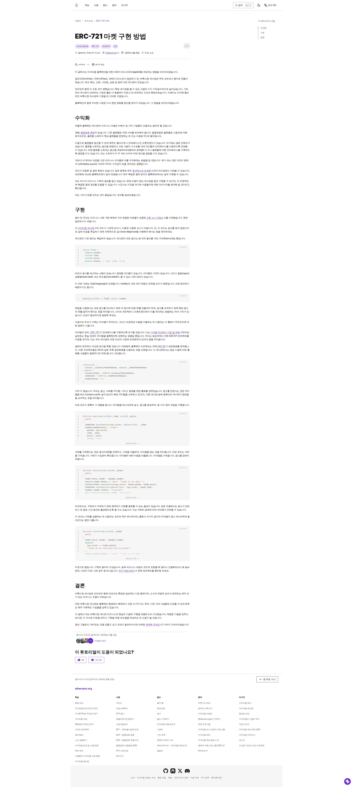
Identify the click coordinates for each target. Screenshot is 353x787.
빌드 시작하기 (163, 719)
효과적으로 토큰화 (143, 170)
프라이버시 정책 (181, 777)
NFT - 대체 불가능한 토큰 (127, 729)
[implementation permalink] (74, 210)
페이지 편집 (98, 64)
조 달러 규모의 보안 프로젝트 (251, 745)
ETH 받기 (120, 713)
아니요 (98, 659)
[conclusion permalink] (74, 585)
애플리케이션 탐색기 (125, 719)
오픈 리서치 (244, 724)
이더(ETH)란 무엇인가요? (86, 713)
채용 (170, 777)
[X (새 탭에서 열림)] (180, 770)
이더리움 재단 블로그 (208, 740)
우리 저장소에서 (128, 570)
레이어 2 (120, 756)
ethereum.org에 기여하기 (209, 719)
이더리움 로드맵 (246, 708)
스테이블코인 (122, 724)
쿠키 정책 (205, 777)
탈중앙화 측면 (88, 132)
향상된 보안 (244, 713)
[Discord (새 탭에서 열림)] (187, 770)
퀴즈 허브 (79, 750)
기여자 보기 (100, 640)
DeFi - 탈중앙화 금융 (125, 735)
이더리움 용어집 (82, 761)
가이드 (119, 703)
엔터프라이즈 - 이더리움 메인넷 (172, 745)
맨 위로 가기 (269, 679)
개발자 (78, 21)
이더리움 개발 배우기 (166, 724)
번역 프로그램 (204, 724)
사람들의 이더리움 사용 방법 (87, 756)
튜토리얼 (89, 21)
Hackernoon (112, 53)
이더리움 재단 (204, 735)
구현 (262, 32)
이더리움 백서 (245, 703)
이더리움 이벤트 (205, 713)
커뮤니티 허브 (204, 703)
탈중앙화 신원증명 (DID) (126, 745)
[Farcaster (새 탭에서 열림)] (172, 770)
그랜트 (160, 729)
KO (272, 5)
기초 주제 (161, 735)
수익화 (263, 28)
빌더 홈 (160, 703)
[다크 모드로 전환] (258, 5)
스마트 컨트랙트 (82, 729)
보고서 (242, 740)
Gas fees (79, 735)
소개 (133, 777)
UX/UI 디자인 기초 (165, 740)
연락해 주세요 (154, 624)
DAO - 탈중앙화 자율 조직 (127, 740)
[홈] (76, 5)
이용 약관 (194, 777)
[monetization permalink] (74, 118)
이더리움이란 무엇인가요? (86, 708)
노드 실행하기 (81, 740)
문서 (159, 713)
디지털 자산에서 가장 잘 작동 (166, 332)
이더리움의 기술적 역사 (249, 719)
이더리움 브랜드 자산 (146, 777)
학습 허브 (79, 703)
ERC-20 (162, 346)
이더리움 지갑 (81, 719)
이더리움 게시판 (87, 228)
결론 (262, 37)
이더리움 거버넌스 (247, 735)
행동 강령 (162, 777)
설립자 (160, 750)
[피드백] (347, 781)
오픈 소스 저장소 (156, 217)
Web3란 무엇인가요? (84, 724)
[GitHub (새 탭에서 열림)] (165, 770)
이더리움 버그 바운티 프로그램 (211, 729)
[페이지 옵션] (88, 64)
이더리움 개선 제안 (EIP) (249, 729)
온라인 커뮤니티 (205, 708)
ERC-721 (96, 332)
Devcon (203, 750)
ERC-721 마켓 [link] (102, 21)
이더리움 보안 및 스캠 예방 (86, 745)
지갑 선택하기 (122, 708)
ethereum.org (83, 688)
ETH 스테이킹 (122, 750)
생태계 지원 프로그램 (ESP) (211, 745)
